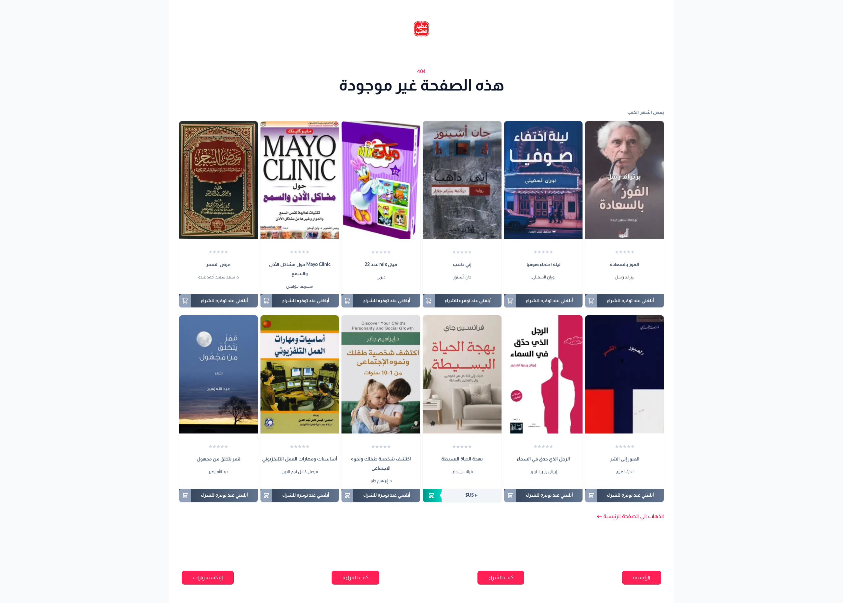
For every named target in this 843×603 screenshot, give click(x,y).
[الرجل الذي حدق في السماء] (543, 374)
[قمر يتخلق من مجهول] (218, 374)
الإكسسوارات (208, 577)
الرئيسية (641, 577)
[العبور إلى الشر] (624, 374)
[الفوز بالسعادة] (624, 180)
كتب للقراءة (355, 577)
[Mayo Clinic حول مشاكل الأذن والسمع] (299, 180)
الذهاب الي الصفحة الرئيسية (630, 516)
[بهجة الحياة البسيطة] (462, 374)
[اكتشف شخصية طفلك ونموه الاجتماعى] (380, 374)
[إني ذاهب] (462, 180)
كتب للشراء (500, 577)
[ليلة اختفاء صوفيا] (543, 180)
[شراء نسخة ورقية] (462, 495)
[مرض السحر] (218, 180)
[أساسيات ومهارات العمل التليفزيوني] (299, 374)
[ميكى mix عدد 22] (380, 180)
